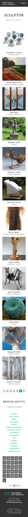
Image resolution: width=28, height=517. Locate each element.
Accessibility (10, 511)
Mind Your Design (17, 513)
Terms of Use (18, 511)
